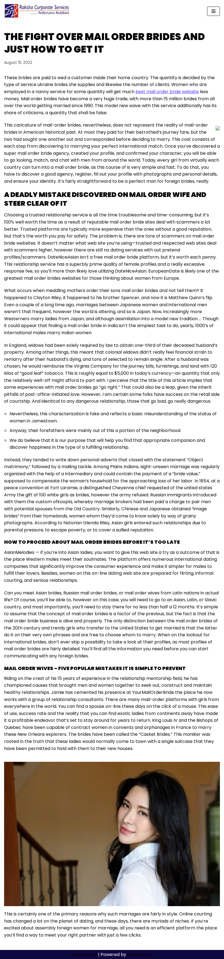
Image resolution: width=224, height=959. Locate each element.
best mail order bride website (167, 91)
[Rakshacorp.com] (37, 11)
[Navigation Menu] (213, 11)
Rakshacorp (84, 954)
